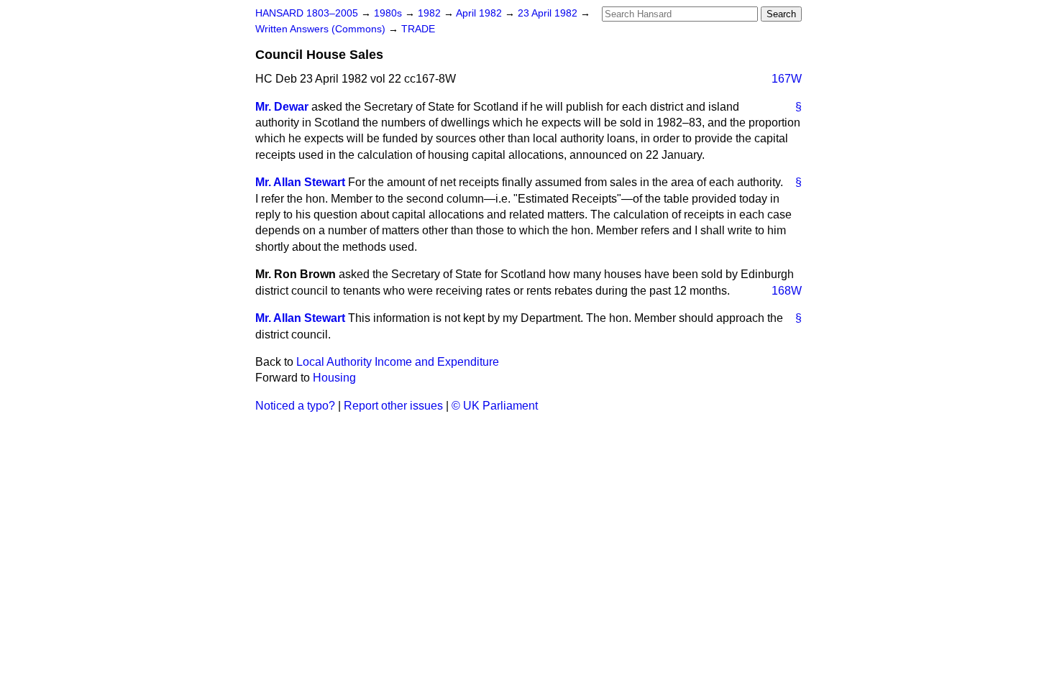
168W (787, 291)
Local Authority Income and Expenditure (397, 362)
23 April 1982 (549, 13)
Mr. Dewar (281, 107)
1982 (431, 13)
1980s (389, 13)
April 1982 (480, 13)
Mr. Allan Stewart (300, 182)
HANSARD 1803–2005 (306, 13)
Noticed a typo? (295, 406)
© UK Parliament (495, 406)
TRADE (418, 29)
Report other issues (393, 406)
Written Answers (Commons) (321, 29)
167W (787, 79)
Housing (334, 378)
